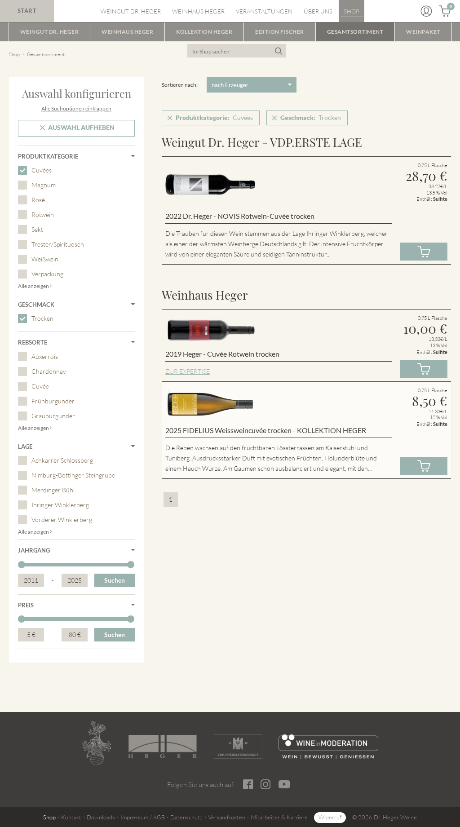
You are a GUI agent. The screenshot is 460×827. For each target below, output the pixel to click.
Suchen (114, 580)
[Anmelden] (426, 11)
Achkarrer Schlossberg (62, 460)
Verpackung (47, 274)
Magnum (43, 185)
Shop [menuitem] (351, 11)
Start (27, 10)
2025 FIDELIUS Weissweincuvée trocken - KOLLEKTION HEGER (265, 430)
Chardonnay (48, 371)
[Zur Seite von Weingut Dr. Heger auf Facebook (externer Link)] (248, 784)
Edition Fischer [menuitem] (279, 31)
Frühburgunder (53, 401)
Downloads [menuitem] (101, 817)
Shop (14, 54)
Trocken (42, 318)
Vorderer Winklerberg (61, 519)
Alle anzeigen (34, 286)
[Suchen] (278, 50)
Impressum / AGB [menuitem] (142, 817)
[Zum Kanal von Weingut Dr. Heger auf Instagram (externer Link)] (284, 784)
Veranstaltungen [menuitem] (264, 11)
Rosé (38, 199)
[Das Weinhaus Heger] (162, 746)
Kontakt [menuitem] (71, 817)
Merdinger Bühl (53, 490)
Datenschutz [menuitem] (186, 817)
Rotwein (42, 214)
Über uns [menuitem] (318, 11)
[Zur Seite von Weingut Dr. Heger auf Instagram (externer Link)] (266, 784)
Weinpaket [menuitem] (423, 31)
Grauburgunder (53, 416)
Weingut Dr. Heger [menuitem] (131, 11)
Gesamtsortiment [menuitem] (355, 31)
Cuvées (41, 170)
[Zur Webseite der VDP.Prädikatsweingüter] (238, 746)
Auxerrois (44, 356)
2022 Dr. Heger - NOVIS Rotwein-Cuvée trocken (239, 216)
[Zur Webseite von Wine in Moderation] (328, 746)
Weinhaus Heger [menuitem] (198, 11)
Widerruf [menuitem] (329, 817)
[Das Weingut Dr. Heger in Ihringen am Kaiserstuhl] (96, 743)
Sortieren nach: (180, 84)
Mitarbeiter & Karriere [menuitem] (279, 817)
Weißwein (44, 259)
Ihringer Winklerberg (60, 505)
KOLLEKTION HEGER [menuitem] (204, 31)
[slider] (21, 564)
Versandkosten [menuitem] (226, 817)
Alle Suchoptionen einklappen (76, 108)
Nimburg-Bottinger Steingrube (73, 475)
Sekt (37, 229)
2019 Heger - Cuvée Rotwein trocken (222, 353)
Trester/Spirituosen (57, 244)
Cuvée (40, 386)
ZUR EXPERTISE (187, 371)
